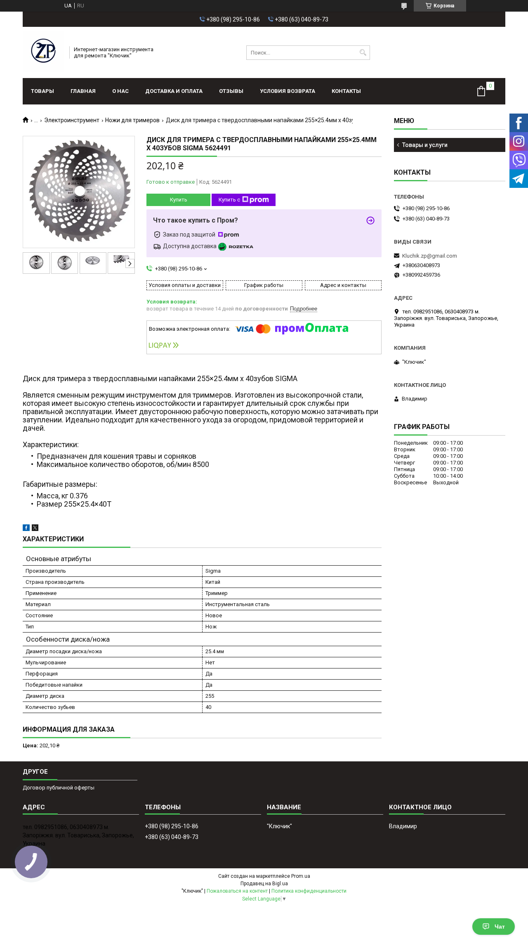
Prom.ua (300, 876)
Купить (178, 200)
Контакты (346, 91)
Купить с (229, 200)
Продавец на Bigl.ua (264, 883)
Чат (500, 926)
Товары (42, 91)
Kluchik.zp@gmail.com (429, 256)
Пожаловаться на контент (237, 891)
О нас (120, 91)
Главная (83, 91)
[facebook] (26, 529)
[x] (35, 529)
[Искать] (363, 52)
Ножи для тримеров (132, 120)
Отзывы (231, 91)
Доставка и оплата (174, 91)
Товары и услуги (425, 145)
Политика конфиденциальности (308, 891)
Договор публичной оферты (58, 787)
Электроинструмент (71, 120)
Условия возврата (287, 91)
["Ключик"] (43, 52)
